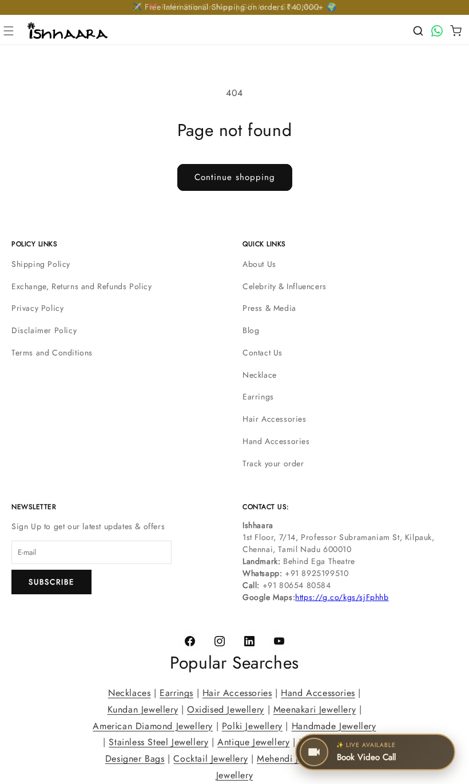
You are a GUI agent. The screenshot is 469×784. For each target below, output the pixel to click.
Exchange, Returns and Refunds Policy (81, 286)
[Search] (418, 30)
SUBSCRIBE (51, 582)
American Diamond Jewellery (153, 726)
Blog (251, 330)
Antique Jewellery (253, 742)
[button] (8, 30)
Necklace (260, 375)
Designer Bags (135, 758)
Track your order (273, 463)
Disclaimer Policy (44, 330)
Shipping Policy (40, 264)
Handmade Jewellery (334, 726)
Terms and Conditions (52, 352)
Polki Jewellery (252, 726)
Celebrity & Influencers (285, 286)
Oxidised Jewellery (225, 709)
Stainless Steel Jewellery (158, 742)
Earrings (258, 396)
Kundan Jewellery (143, 709)
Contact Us (263, 352)
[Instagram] (219, 641)
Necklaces (129, 692)
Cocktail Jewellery (210, 758)
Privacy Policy (37, 308)
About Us (259, 264)
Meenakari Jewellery (314, 709)
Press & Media (269, 308)
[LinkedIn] (249, 641)
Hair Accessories (275, 419)
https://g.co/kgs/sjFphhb (341, 597)
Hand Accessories (276, 441)
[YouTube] (279, 641)
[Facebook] (190, 641)
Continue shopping (234, 177)
